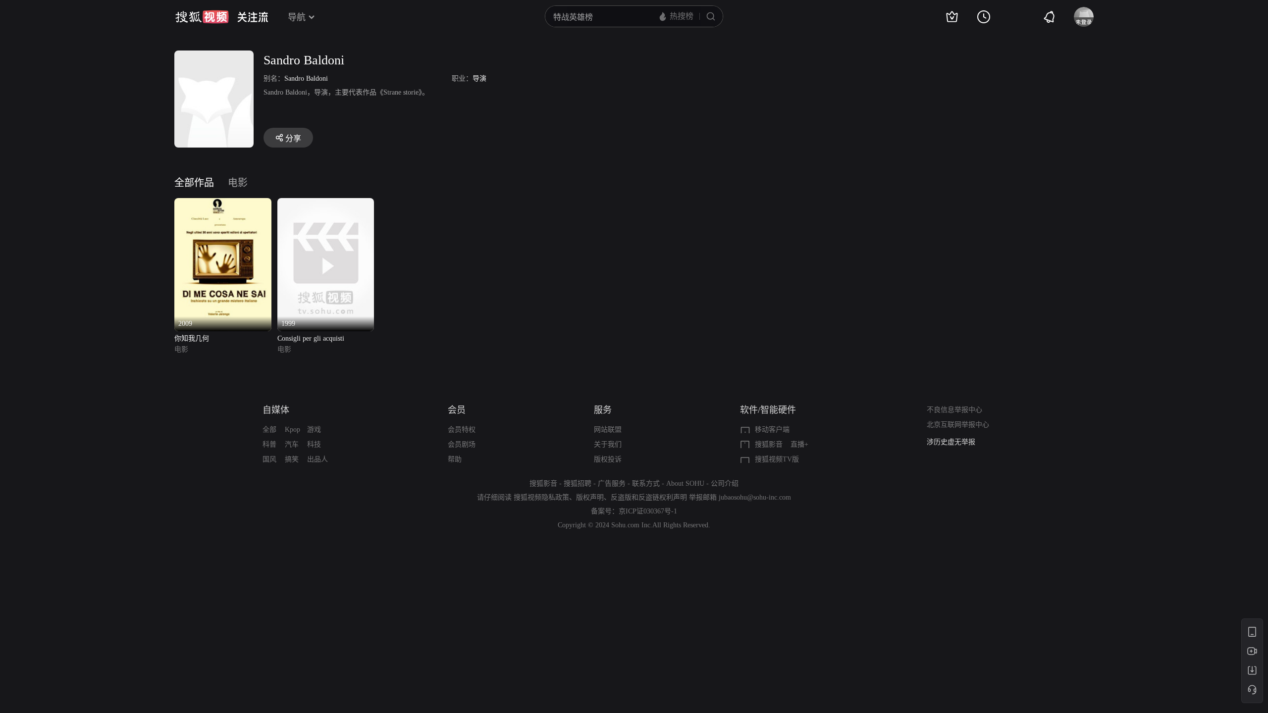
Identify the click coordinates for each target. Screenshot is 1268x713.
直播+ (799, 444)
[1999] (325, 204)
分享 (293, 138)
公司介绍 (725, 483)
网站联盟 (608, 429)
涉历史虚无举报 (951, 442)
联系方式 (646, 483)
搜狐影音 (769, 444)
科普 (269, 444)
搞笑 (292, 459)
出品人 (317, 459)
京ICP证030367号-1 (648, 511)
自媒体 (276, 410)
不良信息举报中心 (954, 409)
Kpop (292, 429)
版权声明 (590, 497)
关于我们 (608, 444)
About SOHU (685, 483)
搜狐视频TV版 (777, 459)
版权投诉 (608, 459)
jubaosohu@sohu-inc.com (755, 497)
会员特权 (462, 429)
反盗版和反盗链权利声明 (649, 497)
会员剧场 (462, 444)
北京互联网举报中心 (958, 424)
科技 (314, 444)
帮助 (455, 459)
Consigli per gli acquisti (310, 338)
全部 (269, 429)
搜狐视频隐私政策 (541, 497)
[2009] (222, 204)
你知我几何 (191, 338)
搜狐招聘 (577, 483)
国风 (269, 459)
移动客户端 (772, 429)
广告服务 (612, 483)
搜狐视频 (202, 17)
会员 (457, 410)
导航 (297, 17)
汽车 (292, 444)
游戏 (314, 429)
